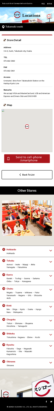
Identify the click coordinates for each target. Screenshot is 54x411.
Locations (31, 15)
